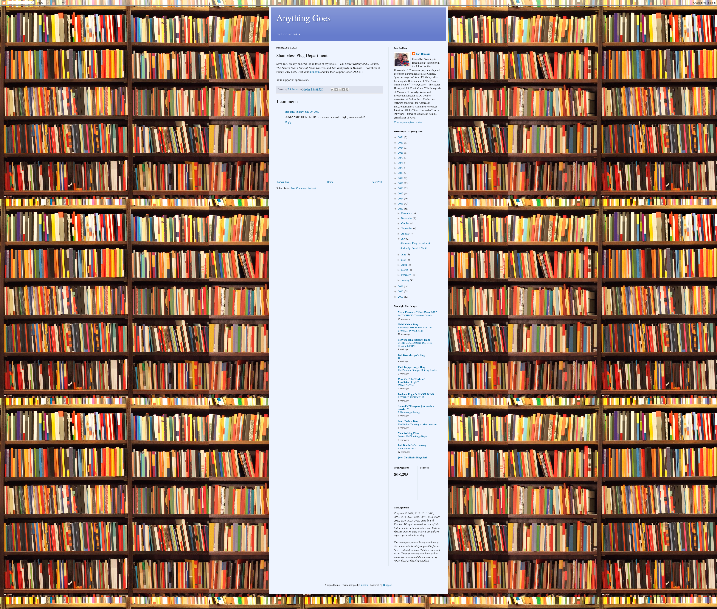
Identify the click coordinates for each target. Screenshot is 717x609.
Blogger (387, 585)
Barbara (290, 112)
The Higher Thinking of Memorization (417, 424)
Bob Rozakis (423, 54)
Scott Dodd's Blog (408, 421)
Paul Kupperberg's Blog (411, 367)
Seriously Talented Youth (414, 248)
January (405, 280)
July (403, 238)
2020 (401, 168)
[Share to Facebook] (343, 89)
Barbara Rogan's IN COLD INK (416, 394)
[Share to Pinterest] (347, 89)
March (405, 269)
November (407, 218)
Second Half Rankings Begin (412, 436)
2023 (401, 152)
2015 (401, 193)
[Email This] (333, 89)
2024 (401, 147)
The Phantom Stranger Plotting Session (417, 370)
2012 (401, 208)
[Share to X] (340, 89)
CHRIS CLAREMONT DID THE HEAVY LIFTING (415, 344)
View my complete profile (408, 122)
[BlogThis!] (336, 89)
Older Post (376, 182)
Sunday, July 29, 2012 (307, 111)
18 (399, 358)
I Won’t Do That (406, 385)
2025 (401, 142)
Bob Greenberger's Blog (411, 355)
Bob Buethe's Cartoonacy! (412, 445)
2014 (401, 198)
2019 (401, 173)
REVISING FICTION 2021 (412, 397)
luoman (364, 585)
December (407, 213)
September (407, 228)
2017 (401, 183)
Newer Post (283, 182)
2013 (401, 203)
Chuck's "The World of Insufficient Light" (411, 380)
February (406, 275)
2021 (401, 163)
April (404, 264)
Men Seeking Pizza (408, 433)
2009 (401, 296)
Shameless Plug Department (415, 243)
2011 (401, 286)
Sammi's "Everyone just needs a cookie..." (416, 407)
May (404, 259)
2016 (401, 188)
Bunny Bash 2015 (407, 448)
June (404, 254)
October (405, 223)
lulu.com (314, 72)
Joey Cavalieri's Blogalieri (412, 457)
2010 (401, 291)
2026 (401, 137)
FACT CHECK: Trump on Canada (415, 315)
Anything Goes (303, 18)
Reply (288, 122)
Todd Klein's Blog (408, 324)
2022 (401, 158)
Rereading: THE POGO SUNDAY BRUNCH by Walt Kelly (415, 329)
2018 (401, 178)
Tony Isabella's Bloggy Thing (414, 340)
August (405, 233)
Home (330, 182)
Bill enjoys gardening (409, 412)
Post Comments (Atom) (303, 188)
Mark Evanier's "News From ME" (417, 312)
